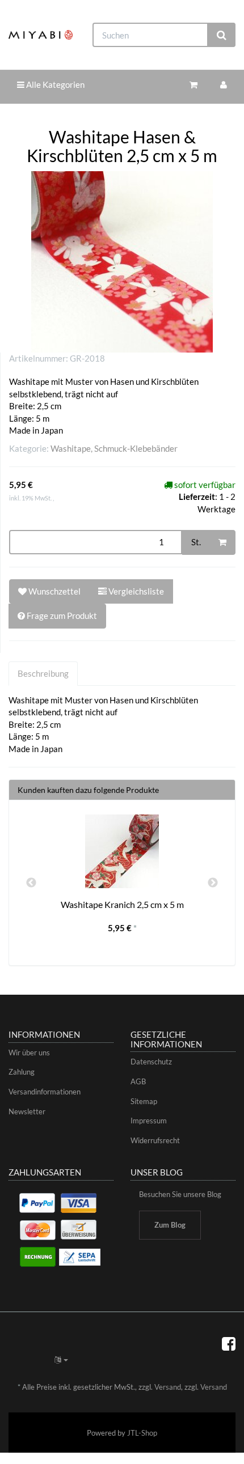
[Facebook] (228, 1343)
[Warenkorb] (193, 84)
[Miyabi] (41, 35)
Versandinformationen (45, 1091)
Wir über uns (29, 1052)
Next (212, 883)
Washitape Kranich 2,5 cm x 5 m (122, 904)
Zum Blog (170, 1224)
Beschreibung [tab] (43, 673)
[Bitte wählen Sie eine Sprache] (61, 1359)
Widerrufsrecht (155, 1140)
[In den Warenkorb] (222, 542)
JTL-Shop (142, 1432)
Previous (31, 883)
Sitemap (144, 1101)
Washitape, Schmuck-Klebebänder (114, 448)
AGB (138, 1081)
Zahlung (22, 1071)
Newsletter (27, 1111)
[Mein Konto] (223, 84)
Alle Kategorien (54, 84)
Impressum (149, 1120)
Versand (167, 1386)
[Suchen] (221, 34)
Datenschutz (151, 1061)
